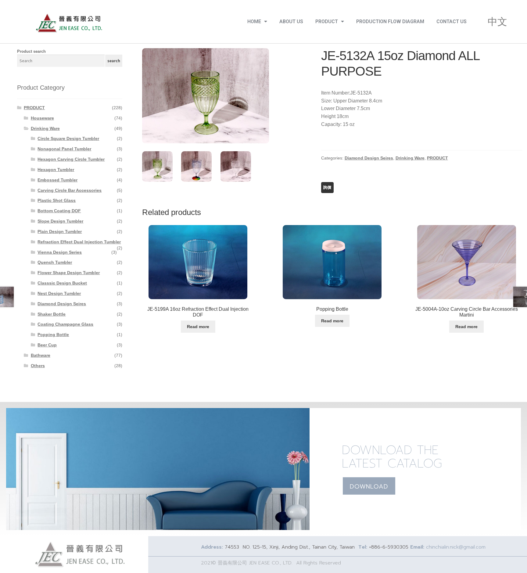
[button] (369, 486)
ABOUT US (291, 21)
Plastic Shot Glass (57, 200)
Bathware (40, 355)
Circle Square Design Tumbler (68, 138)
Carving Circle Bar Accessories (70, 190)
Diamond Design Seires (369, 158)
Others (38, 365)
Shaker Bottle (52, 314)
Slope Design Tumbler (60, 221)
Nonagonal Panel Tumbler (64, 148)
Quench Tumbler (55, 262)
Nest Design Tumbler (59, 293)
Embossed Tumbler (57, 179)
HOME (254, 21)
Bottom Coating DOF (59, 210)
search (113, 60)
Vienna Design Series (60, 252)
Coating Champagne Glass (65, 324)
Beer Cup (47, 344)
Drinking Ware (410, 158)
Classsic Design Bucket (62, 283)
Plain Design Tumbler (60, 231)
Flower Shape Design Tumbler (69, 272)
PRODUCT (326, 21)
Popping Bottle (53, 334)
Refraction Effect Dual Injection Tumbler (79, 241)
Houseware (42, 118)
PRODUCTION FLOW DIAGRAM (390, 21)
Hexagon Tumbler (56, 169)
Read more (198, 326)
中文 (497, 21)
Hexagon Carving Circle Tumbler (71, 159)
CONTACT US (451, 21)
